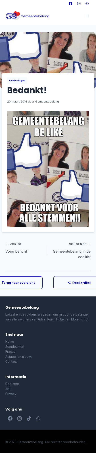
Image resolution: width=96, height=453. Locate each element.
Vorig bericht (16, 248)
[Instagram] (78, 3)
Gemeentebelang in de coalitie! (72, 250)
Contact (11, 361)
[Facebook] (70, 3)
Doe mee (12, 384)
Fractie (10, 351)
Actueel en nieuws (18, 356)
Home (9, 341)
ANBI (8, 389)
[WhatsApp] (87, 3)
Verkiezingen (17, 80)
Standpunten (14, 346)
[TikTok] (28, 418)
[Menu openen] (86, 15)
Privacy (10, 394)
